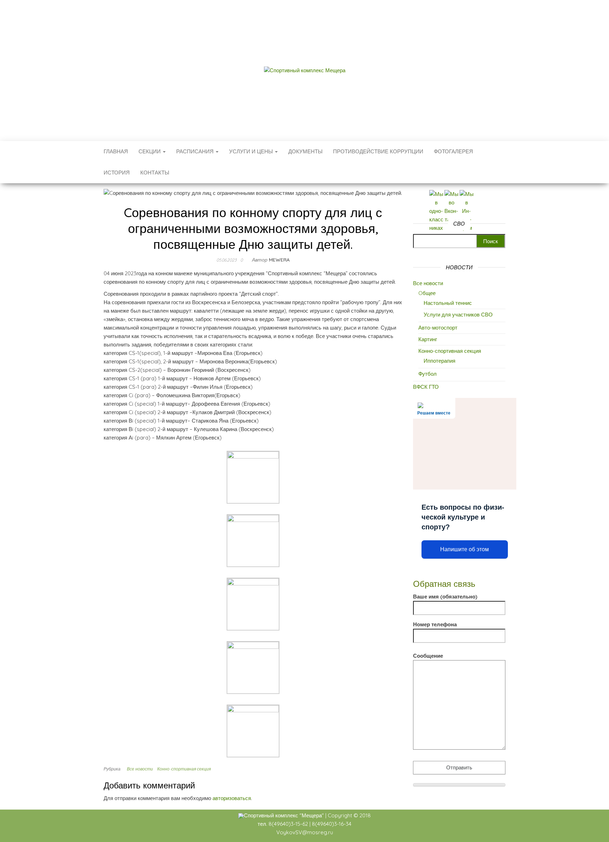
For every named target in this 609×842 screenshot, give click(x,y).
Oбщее (427, 293)
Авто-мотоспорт (437, 327)
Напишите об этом (464, 549)
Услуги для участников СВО (458, 314)
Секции (150, 151)
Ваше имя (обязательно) (445, 596)
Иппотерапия (439, 360)
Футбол (427, 373)
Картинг (427, 339)
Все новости (140, 769)
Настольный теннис (448, 303)
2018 (365, 815)
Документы (305, 151)
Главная (116, 151)
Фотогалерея (453, 151)
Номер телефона (435, 624)
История (117, 172)
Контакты (154, 172)
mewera (279, 260)
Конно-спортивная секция (184, 769)
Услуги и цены (251, 151)
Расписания (195, 151)
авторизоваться (232, 798)
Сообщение (428, 655)
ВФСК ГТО (426, 386)
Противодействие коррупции (378, 151)
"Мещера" (312, 815)
